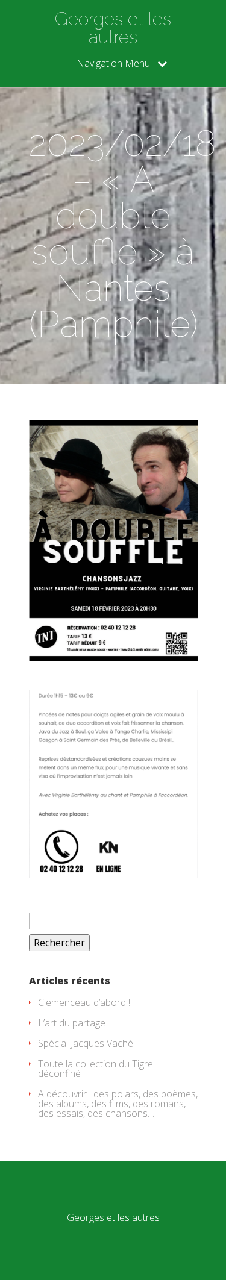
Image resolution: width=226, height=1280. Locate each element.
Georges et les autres (113, 28)
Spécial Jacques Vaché (85, 1043)
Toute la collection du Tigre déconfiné (95, 1068)
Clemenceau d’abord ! (84, 1002)
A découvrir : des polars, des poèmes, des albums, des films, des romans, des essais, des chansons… (118, 1103)
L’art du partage (71, 1022)
